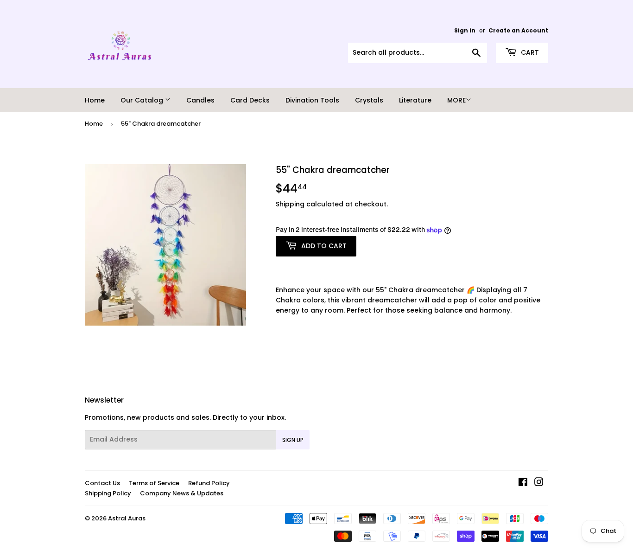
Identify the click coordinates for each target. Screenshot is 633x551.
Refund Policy (209, 483)
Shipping (290, 204)
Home (95, 100)
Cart (529, 52)
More (456, 100)
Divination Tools (312, 100)
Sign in (464, 30)
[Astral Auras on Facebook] (523, 483)
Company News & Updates (181, 493)
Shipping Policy (108, 493)
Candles (200, 100)
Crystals (369, 100)
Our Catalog (142, 100)
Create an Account (518, 30)
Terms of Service (154, 483)
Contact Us (102, 483)
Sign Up (293, 440)
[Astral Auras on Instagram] (539, 483)
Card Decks (250, 100)
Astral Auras (127, 518)
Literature (415, 100)
